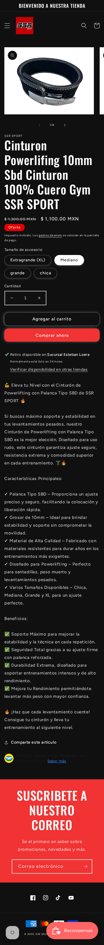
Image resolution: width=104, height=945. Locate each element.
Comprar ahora (52, 335)
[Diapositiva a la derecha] (64, 125)
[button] (7, 25)
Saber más (56, 761)
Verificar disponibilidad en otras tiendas (49, 369)
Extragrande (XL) (27, 260)
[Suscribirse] (85, 866)
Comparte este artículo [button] (33, 742)
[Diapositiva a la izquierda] (39, 125)
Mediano (69, 260)
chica (45, 273)
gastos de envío (50, 235)
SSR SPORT (43, 934)
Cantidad (12, 286)
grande (17, 273)
